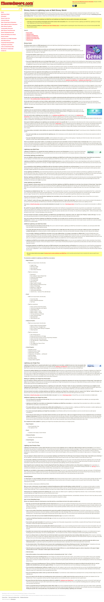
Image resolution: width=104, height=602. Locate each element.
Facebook (73, 6)
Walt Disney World (5, 14)
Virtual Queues (29, 39)
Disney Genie (29, 32)
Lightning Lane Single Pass (32, 37)
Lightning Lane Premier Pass (32, 38)
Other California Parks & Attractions (9, 24)
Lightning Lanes (30, 34)
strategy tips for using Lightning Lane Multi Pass (55, 253)
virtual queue (58, 123)
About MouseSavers (5, 40)
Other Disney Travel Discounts (8, 30)
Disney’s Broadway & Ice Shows (8, 34)
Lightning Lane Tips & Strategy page (50, 25)
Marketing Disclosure (24, 597)
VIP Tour (94, 466)
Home (2, 12)
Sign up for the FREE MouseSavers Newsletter (83, 1)
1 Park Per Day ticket (35, 204)
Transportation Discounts (7, 28)
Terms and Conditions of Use (13, 597)
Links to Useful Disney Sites (7, 46)
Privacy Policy (4, 597)
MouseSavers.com (17, 4)
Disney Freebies (4, 36)
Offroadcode (13, 599)
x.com (76, 6)
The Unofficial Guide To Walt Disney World (40, 98)
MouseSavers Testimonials (7, 48)
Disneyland (3, 16)
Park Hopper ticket (69, 204)
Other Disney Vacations (6, 26)
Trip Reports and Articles (6, 44)
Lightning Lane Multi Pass (32, 35)
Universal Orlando (5, 20)
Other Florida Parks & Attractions (8, 22)
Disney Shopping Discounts (7, 32)
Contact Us (3, 50)
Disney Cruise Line (5, 18)
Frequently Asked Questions (7, 42)
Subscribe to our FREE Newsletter (9, 38)
